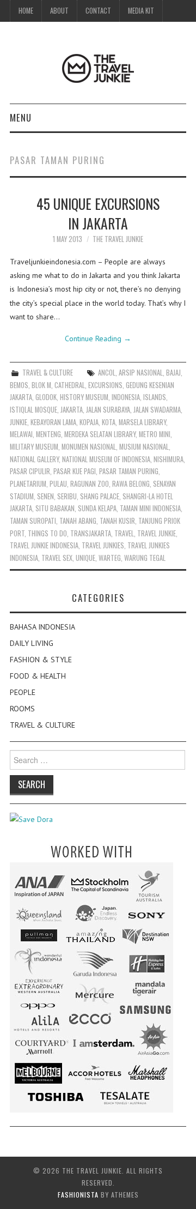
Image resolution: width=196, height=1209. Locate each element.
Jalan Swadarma (157, 409)
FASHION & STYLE (41, 659)
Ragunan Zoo (89, 484)
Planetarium (28, 484)
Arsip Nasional (141, 372)
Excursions (105, 385)
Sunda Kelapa (97, 508)
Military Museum (34, 447)
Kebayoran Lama (53, 422)
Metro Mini (154, 434)
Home (26, 10)
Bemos (19, 385)
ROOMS (22, 709)
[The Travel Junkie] (98, 67)
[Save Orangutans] (31, 819)
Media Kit (141, 10)
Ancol (106, 372)
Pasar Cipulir (30, 471)
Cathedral (69, 385)
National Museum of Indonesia (106, 459)
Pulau (58, 484)
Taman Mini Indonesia (150, 508)
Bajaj (173, 372)
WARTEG (110, 558)
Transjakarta (90, 533)
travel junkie (156, 533)
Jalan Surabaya (108, 409)
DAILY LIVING (31, 643)
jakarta (71, 409)
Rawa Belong (131, 484)
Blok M (41, 385)
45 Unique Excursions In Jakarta (98, 213)
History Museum (84, 397)
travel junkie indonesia (44, 545)
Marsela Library (142, 422)
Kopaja (89, 422)
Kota (108, 422)
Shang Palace (99, 496)
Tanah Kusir (117, 521)
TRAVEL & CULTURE (47, 372)
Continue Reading (98, 338)
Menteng (48, 434)
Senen (45, 496)
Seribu (67, 496)
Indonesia (126, 397)
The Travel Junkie (118, 239)
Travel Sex (56, 558)
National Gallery (34, 459)
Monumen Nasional (89, 447)
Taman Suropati (33, 521)
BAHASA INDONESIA (42, 627)
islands (154, 397)
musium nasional (144, 447)
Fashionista (78, 1194)
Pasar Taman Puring (128, 471)
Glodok (46, 397)
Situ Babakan (55, 508)
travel (124, 533)
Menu (21, 117)
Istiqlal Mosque (33, 409)
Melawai (21, 434)
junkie (18, 422)
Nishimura (168, 459)
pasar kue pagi (74, 471)
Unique (85, 558)
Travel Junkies (103, 545)
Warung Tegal (145, 558)
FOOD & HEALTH (38, 676)
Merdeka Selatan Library (100, 434)
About (59, 10)
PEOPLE (22, 692)
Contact (98, 10)
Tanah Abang (77, 521)
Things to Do (47, 533)
